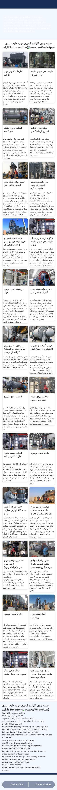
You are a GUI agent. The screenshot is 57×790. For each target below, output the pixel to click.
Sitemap (6, 770)
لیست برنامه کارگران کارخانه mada (17, 743)
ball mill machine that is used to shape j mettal (25, 729)
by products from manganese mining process (23, 756)
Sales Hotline (43, 784)
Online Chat (17, 784)
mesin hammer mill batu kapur (16, 748)
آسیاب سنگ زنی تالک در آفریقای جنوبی (18, 718)
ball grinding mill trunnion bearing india (20, 732)
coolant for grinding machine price (18, 759)
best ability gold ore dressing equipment (21, 745)
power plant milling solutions (15, 762)
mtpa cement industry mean (15, 754)
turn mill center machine (13, 713)
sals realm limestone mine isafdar (18, 740)
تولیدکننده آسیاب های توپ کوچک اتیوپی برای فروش (23, 721)
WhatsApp (47, 47)
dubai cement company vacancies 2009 (20, 767)
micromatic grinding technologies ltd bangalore (25, 726)
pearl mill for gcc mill (12, 724)
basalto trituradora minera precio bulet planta (24, 751)
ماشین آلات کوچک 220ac (12, 715)
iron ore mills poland (11, 764)
